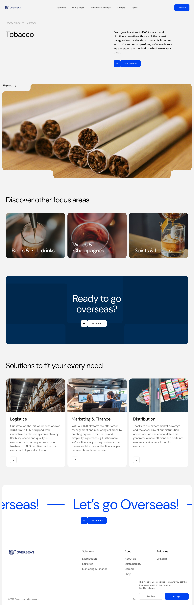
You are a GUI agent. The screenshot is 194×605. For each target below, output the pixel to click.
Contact (182, 7)
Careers (129, 569)
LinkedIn (162, 558)
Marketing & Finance (95, 569)
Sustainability (133, 564)
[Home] (13, 7)
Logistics (87, 564)
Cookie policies (147, 588)
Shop (128, 574)
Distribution (89, 558)
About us (130, 558)
